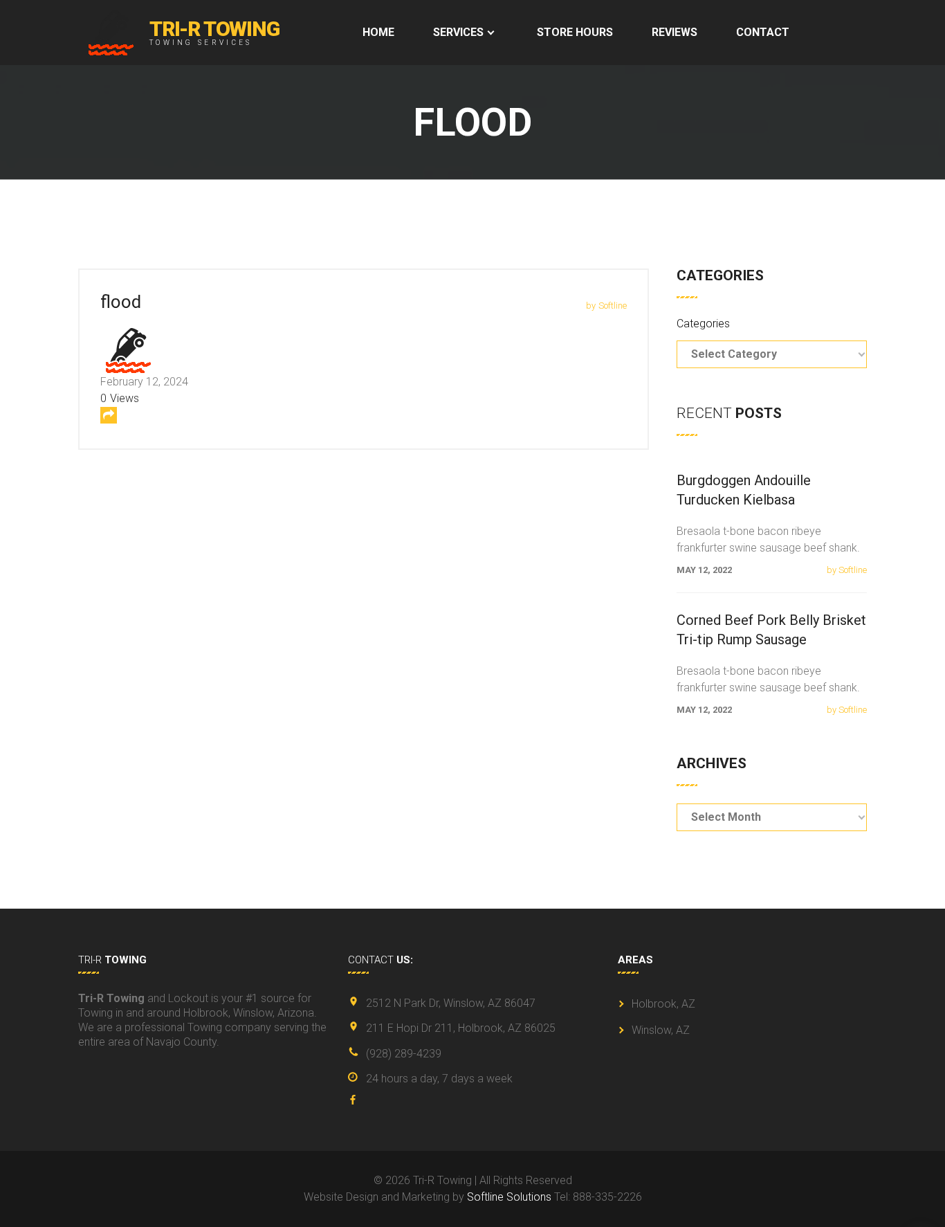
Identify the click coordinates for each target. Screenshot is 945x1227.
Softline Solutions (509, 1196)
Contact (762, 32)
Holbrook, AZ (663, 1003)
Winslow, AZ (661, 1030)
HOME (378, 32)
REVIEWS (674, 32)
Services (458, 32)
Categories (703, 323)
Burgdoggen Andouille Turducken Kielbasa (744, 490)
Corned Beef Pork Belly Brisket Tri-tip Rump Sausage (771, 630)
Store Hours (575, 32)
